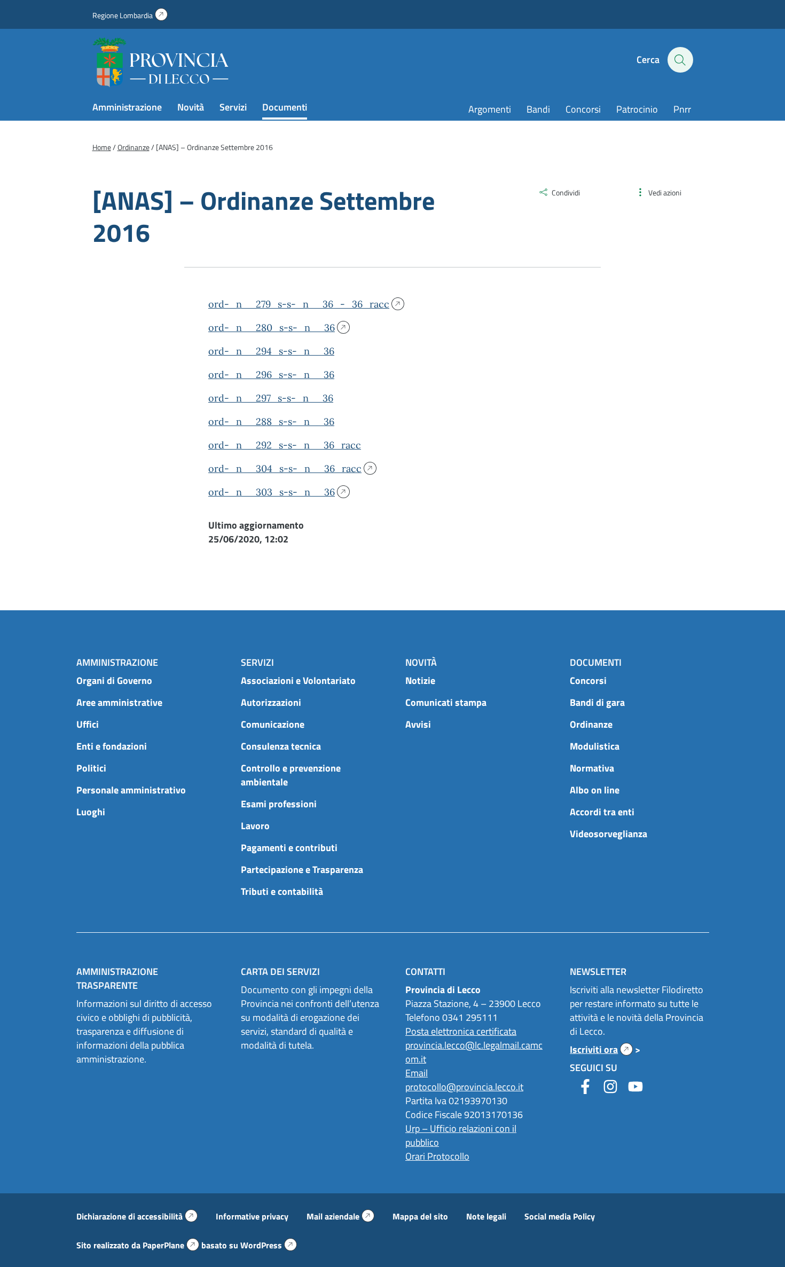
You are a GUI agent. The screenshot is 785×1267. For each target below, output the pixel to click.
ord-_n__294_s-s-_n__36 (271, 351)
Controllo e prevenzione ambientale (291, 775)
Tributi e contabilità (282, 891)
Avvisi (418, 724)
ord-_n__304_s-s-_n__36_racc (287, 468)
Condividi (566, 192)
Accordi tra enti (602, 812)
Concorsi (583, 109)
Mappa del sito (420, 1216)
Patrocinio (637, 109)
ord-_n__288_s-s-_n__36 (271, 421)
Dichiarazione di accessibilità (137, 1216)
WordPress (268, 1245)
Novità (190, 107)
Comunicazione (272, 724)
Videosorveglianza (608, 834)
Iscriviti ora (601, 1049)
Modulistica (594, 746)
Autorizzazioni (271, 702)
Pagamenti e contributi (289, 847)
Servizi (233, 107)
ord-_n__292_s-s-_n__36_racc (284, 445)
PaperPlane (171, 1245)
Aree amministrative (119, 702)
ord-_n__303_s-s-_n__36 (274, 492)
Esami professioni (279, 804)
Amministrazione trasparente (117, 978)
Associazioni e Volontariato (298, 680)
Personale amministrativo (131, 790)
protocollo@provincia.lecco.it (464, 1087)
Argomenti (489, 109)
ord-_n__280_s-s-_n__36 (274, 327)
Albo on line (594, 790)
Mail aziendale (340, 1216)
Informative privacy (252, 1216)
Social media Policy (559, 1216)
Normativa (592, 768)
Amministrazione (127, 107)
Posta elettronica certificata (460, 1031)
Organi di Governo (114, 680)
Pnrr (682, 109)
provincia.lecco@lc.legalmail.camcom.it (474, 1052)
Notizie (420, 680)
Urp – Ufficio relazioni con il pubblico (460, 1135)
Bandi (538, 109)
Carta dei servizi (280, 971)
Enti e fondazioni (111, 746)
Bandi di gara (597, 702)
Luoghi (90, 812)
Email (416, 1073)
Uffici (87, 724)
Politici (91, 768)
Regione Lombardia (130, 15)
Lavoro (255, 826)
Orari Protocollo (437, 1156)
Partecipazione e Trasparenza (302, 869)
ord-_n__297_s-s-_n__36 (270, 398)
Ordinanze (591, 724)
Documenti (284, 107)
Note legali (486, 1216)
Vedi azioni (664, 192)
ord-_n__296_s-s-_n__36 (271, 374)
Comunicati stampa (445, 702)
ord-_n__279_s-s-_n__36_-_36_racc (301, 304)
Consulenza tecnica (281, 746)
